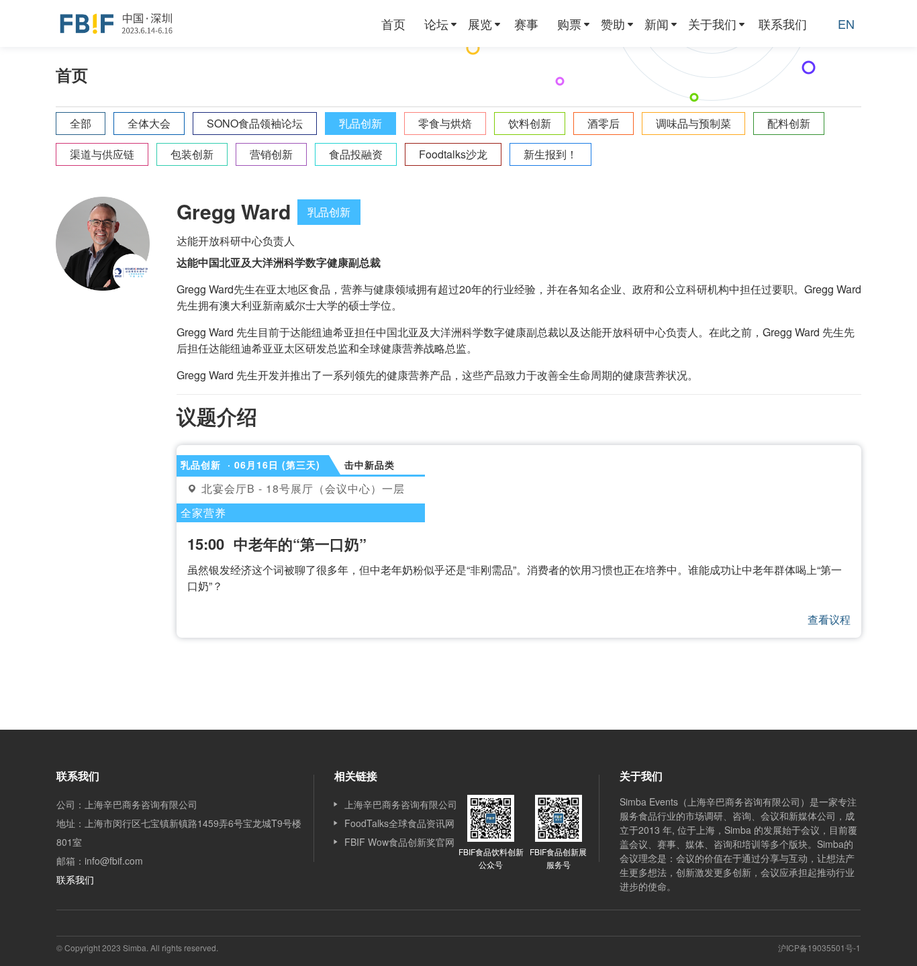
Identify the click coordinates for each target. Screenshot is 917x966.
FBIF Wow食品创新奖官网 (399, 842)
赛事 (526, 23)
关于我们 (712, 23)
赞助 (613, 23)
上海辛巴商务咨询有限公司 (400, 804)
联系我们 (783, 23)
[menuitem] (393, 23)
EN (846, 23)
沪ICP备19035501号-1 (819, 947)
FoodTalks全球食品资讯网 (399, 823)
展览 (480, 23)
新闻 (656, 23)
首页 (393, 23)
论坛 (436, 23)
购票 (569, 23)
